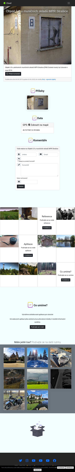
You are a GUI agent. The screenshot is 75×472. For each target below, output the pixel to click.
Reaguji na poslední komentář (27, 161)
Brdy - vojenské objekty (49, 79)
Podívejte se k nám (37, 327)
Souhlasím (61, 467)
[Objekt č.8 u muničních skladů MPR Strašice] (37, 35)
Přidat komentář (14, 74)
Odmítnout (69, 467)
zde (56, 467)
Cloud (8, 3)
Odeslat (20, 186)
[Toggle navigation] (68, 3)
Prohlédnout (47, 228)
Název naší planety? (22, 178)
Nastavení (37, 470)
